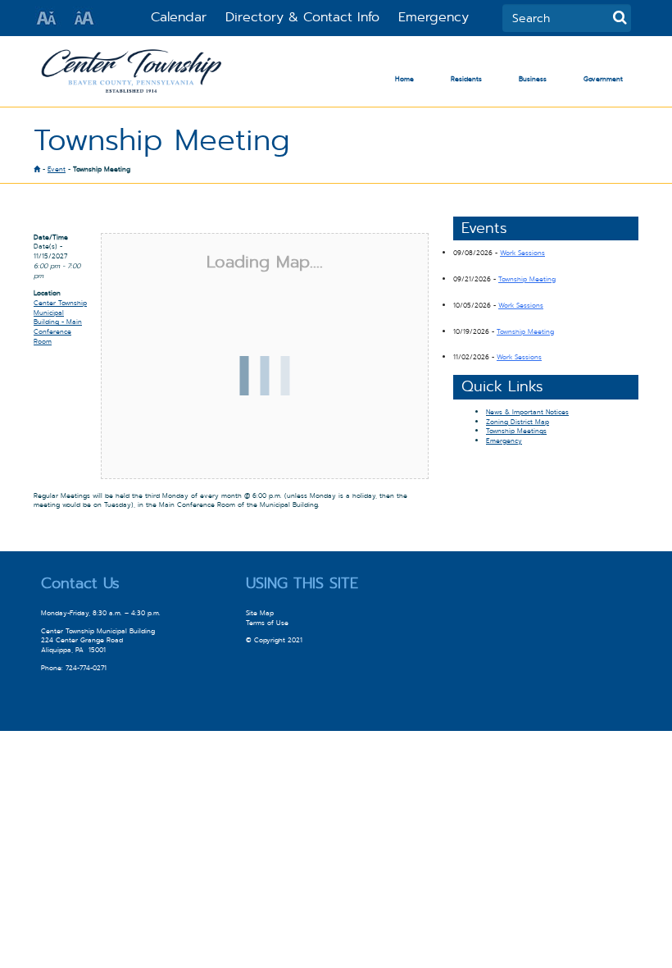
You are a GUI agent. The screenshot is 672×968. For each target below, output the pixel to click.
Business (533, 79)
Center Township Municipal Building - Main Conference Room (60, 322)
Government (603, 79)
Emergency (433, 16)
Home (404, 79)
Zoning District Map (517, 422)
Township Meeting (527, 279)
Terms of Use (267, 623)
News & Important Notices (527, 412)
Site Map (260, 613)
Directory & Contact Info (302, 16)
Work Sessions (522, 253)
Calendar (179, 16)
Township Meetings (516, 431)
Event (57, 169)
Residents (466, 79)
